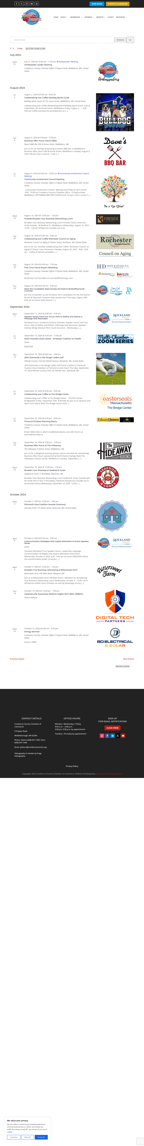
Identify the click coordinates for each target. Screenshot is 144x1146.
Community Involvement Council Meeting (44, 179)
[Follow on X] (22, 4)
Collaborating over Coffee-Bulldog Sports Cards (46, 98)
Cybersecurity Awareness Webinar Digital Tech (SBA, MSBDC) (53, 594)
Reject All (27, 1137)
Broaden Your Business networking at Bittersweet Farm (51, 570)
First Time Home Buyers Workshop (41, 267)
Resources (120, 17)
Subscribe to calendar (122, 666)
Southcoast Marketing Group (109, 773)
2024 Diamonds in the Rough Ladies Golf (43, 357)
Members (88, 17)
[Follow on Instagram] (27, 4)
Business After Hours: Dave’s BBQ (40, 141)
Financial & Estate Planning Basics (40, 421)
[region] (27, 1129)
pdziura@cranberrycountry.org (33, 747)
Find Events (120, 40)
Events (111, 17)
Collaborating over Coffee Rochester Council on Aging (49, 239)
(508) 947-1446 (20, 742)
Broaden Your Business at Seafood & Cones (44, 470)
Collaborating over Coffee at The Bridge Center (46, 394)
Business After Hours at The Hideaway (42, 445)
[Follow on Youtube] (32, 4)
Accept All (41, 1137)
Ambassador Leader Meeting (38, 65)
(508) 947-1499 (33, 740)
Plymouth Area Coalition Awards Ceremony (45, 504)
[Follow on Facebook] (16, 4)
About (63, 17)
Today (19, 48)
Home (56, 17)
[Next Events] (13, 48)
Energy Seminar (32, 631)
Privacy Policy (72, 766)
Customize (13, 1137)
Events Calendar (117, 4)
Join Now (97, 4)
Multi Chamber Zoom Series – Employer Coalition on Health (52, 339)
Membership (75, 17)
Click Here (112, 728)
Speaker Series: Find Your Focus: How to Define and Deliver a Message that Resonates (53, 318)
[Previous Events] (10, 48)
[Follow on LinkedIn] (37, 4)
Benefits (99, 17)
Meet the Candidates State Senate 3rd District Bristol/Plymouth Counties (54, 290)
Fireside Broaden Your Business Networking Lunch (48, 219)
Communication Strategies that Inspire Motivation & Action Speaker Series (56, 542)
